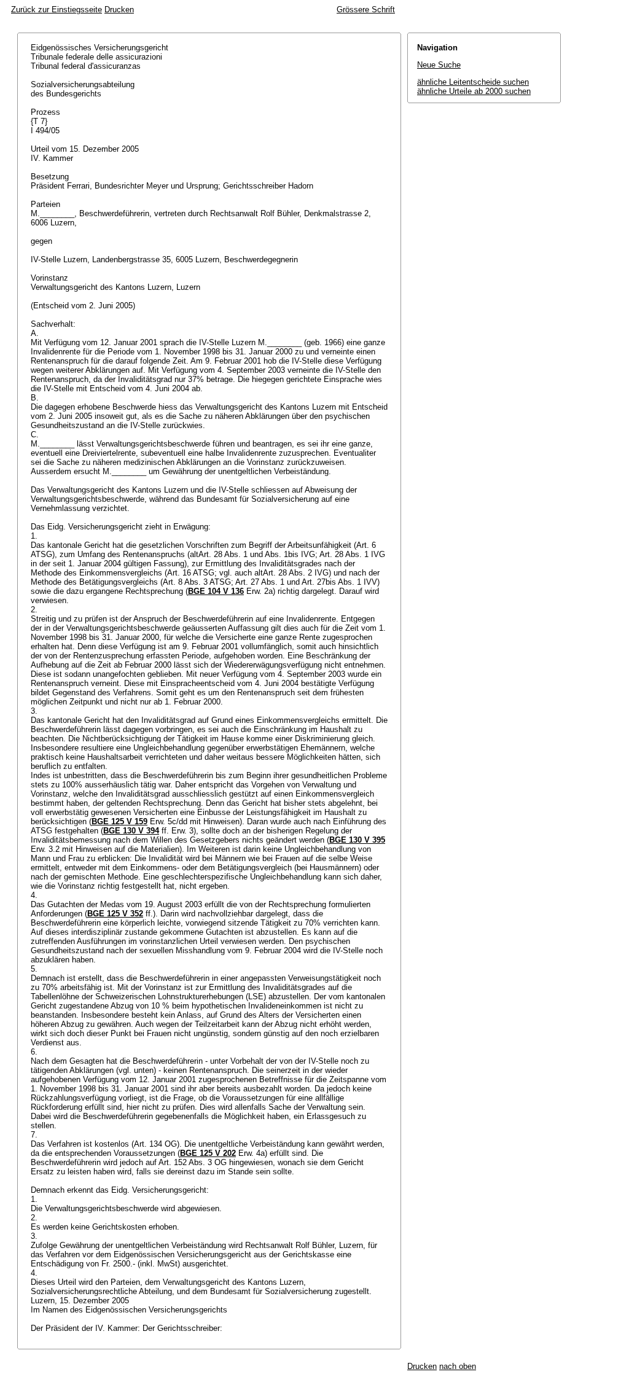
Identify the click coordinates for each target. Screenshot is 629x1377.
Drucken (119, 9)
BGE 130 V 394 (131, 830)
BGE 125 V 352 (115, 913)
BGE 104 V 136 (216, 591)
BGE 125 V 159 (119, 821)
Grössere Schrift (366, 9)
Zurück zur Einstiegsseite (56, 9)
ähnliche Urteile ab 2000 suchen (474, 91)
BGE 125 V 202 (208, 1153)
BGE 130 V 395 (357, 840)
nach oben (457, 1366)
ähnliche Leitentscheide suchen (473, 82)
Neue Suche (439, 64)
